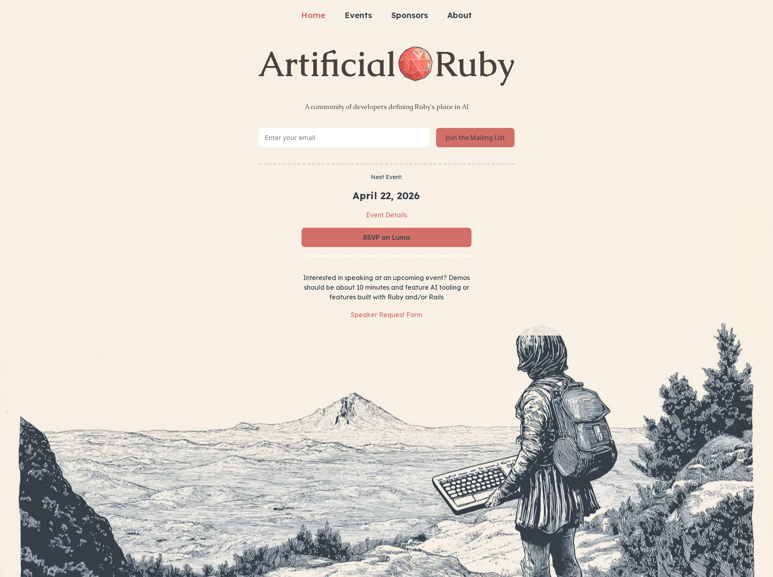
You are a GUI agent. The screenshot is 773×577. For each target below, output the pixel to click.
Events (358, 15)
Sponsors (409, 15)
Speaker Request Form (386, 315)
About (459, 15)
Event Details (386, 215)
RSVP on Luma (386, 237)
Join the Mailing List (475, 137)
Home (313, 15)
